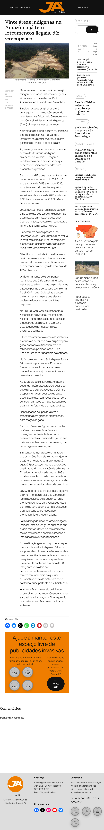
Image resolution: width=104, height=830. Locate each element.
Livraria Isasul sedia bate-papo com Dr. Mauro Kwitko (85, 177)
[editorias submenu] (89, 7)
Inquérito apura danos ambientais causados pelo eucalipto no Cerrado (86, 155)
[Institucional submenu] (31, 7)
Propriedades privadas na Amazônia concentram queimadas (82, 303)
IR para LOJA (56, 683)
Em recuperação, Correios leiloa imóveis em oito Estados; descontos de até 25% (86, 210)
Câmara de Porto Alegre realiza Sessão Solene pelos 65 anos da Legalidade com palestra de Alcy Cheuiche (86, 193)
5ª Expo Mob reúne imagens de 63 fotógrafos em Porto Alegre (86, 132)
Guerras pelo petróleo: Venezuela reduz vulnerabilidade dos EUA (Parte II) (86, 80)
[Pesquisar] (92, 29)
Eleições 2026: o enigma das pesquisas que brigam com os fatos (85, 108)
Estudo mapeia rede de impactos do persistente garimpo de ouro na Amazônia (87, 282)
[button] (14, 672)
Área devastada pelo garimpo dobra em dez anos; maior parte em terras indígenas (86, 247)
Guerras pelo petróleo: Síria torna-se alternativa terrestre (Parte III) (87, 64)
